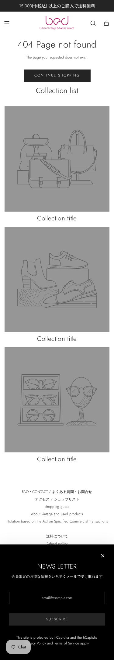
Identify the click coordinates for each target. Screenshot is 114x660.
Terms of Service (66, 643)
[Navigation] (6, 23)
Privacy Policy (35, 643)
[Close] (102, 555)
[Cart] (106, 23)
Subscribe (57, 619)
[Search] (93, 23)
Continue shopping (57, 75)
